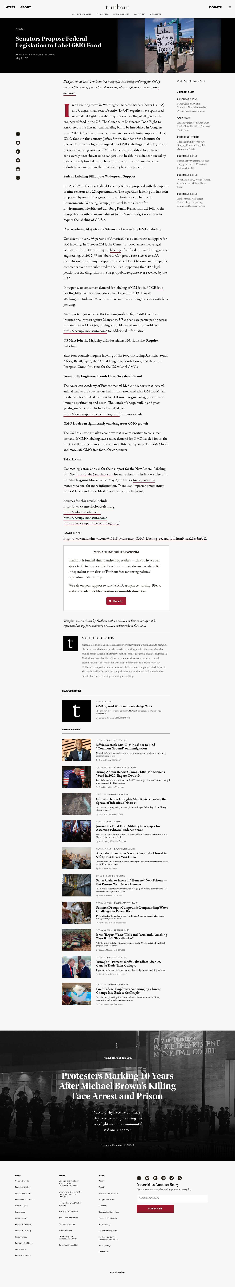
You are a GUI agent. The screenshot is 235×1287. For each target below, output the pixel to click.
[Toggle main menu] (228, 7)
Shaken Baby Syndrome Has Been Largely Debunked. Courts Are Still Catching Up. (193, 164)
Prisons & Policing (115, 875)
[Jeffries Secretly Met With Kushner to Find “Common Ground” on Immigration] (76, 750)
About (25, 7)
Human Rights (121, 930)
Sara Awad (103, 868)
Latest (9, 7)
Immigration (20, 1212)
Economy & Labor (22, 1187)
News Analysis (104, 701)
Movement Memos (67, 1224)
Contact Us (103, 1251)
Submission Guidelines (109, 1212)
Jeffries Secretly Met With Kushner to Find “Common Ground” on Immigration (125, 746)
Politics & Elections (115, 740)
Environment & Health (116, 794)
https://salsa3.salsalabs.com (94, 474)
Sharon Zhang (105, 760)
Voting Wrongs (65, 1230)
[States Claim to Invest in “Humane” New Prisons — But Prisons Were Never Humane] (76, 885)
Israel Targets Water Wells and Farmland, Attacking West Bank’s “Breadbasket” (131, 936)
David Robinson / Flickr (194, 81)
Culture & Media (113, 821)
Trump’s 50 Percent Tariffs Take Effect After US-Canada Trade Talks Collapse (129, 964)
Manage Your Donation (108, 1193)
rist (121, 814)
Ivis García (103, 922)
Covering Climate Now (68, 1245)
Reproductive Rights (24, 1243)
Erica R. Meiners (106, 895)
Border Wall (84, 14)
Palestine (139, 14)
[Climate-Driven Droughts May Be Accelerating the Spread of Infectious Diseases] (76, 804)
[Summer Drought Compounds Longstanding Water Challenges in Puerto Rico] (76, 913)
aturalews (46, 54)
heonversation (117, 923)
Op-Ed (99, 875)
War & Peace (20, 1249)
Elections (102, 14)
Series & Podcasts (23, 1255)
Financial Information (108, 1218)
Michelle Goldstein (28, 54)
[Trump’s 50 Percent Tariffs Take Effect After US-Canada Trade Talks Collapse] (76, 967)
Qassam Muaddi (106, 949)
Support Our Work (106, 1199)
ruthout (116, 760)
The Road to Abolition (68, 1211)
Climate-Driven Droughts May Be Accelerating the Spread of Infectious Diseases (131, 801)
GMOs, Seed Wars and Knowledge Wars (124, 706)
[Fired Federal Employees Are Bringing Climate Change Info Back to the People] (76, 994)
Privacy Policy (104, 1224)
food (160, 287)
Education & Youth (124, 848)
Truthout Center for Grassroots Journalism (108, 1238)
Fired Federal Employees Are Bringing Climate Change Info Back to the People (191, 145)
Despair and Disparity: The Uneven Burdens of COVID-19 (70, 1194)
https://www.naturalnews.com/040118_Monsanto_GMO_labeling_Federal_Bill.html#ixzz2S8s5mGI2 (135, 538)
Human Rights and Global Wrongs (70, 1204)
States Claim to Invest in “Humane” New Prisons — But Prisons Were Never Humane (192, 107)
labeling (115, 250)
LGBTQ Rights (21, 1218)
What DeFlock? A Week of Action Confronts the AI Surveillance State (194, 183)
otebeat (119, 787)
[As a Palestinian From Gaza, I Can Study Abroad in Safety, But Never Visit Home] (76, 858)
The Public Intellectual (68, 1217)
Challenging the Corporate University (68, 1237)
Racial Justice (21, 1236)
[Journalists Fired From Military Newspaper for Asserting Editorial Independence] (76, 831)
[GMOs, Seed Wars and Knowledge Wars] (76, 711)
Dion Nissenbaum (106, 787)
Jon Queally (104, 841)
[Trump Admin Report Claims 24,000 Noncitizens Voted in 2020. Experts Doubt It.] (76, 777)
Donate (215, 7)
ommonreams (118, 841)
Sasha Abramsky (106, 1004)
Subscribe (103, 1205)
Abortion (155, 14)
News (19, 29)
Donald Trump (121, 14)
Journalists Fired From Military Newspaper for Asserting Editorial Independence (128, 828)
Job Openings (105, 1245)
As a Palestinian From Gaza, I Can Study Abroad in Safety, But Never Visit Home (193, 126)
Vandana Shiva (105, 717)
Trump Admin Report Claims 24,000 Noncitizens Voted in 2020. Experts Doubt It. (130, 774)
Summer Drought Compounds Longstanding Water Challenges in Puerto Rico (132, 909)
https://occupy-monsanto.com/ (85, 331)
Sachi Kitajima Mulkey (108, 814)
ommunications (121, 718)
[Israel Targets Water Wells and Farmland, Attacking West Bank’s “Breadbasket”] (76, 940)
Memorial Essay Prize (108, 1230)
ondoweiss (119, 950)
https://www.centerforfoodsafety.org (88, 506)
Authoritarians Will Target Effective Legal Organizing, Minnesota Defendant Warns (191, 202)
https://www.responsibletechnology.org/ (91, 414)
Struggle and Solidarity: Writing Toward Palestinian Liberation (69, 1183)
